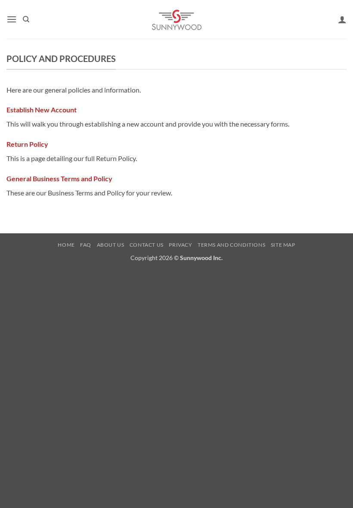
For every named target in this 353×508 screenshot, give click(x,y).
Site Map (283, 245)
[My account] (342, 19)
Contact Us (147, 245)
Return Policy (27, 144)
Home (66, 245)
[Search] (26, 19)
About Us (110, 245)
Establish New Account (41, 109)
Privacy (180, 245)
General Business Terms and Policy (59, 178)
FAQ (85, 245)
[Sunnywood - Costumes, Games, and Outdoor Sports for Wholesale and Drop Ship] (176, 19)
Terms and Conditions (231, 245)
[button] (11, 19)
